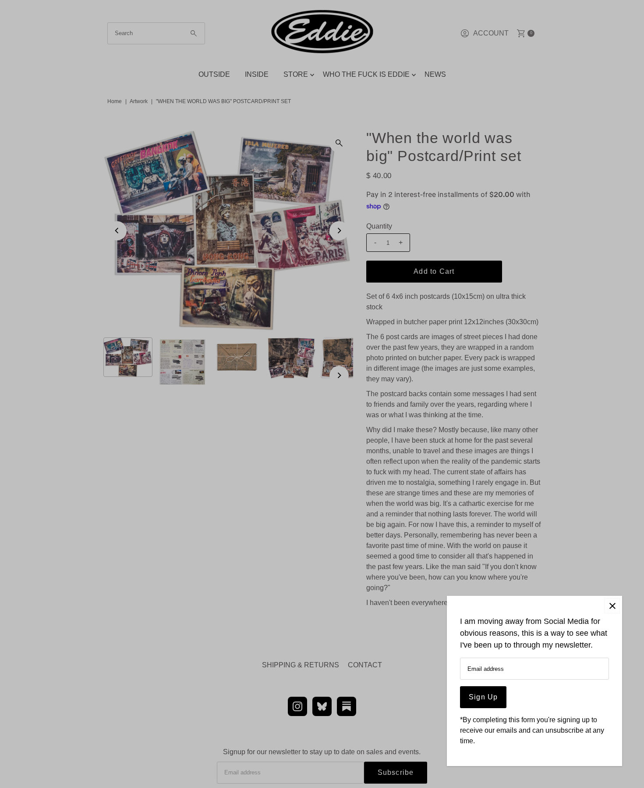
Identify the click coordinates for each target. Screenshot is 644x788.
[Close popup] (612, 605)
